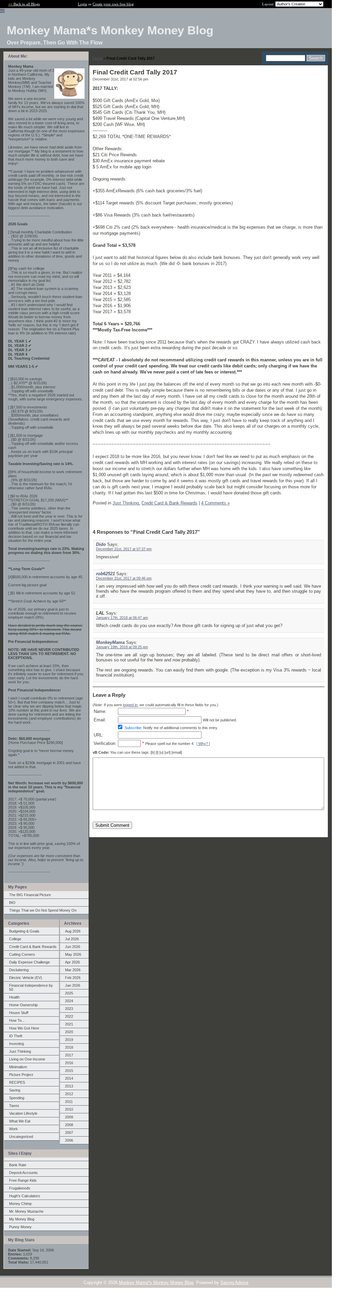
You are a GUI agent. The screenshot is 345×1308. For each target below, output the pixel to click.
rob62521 (105, 573)
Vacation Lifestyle (23, 1113)
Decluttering (19, 970)
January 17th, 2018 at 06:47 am (122, 618)
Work (13, 1129)
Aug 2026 (73, 931)
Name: (100, 711)
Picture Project (21, 1075)
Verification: (105, 743)
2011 (69, 1102)
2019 (69, 1040)
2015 (69, 1071)
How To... (17, 1020)
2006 (69, 1140)
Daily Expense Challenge (29, 962)
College (15, 939)
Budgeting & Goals (24, 931)
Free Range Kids (23, 1180)
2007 (69, 1133)
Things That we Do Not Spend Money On (42, 910)
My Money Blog (21, 1219)
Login (82, 4)
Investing (16, 1044)
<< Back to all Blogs (24, 4)
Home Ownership (23, 1005)
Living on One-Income (27, 1059)
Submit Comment (112, 825)
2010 (69, 1109)
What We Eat (19, 1121)
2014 (69, 1078)
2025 (69, 993)
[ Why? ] (203, 744)
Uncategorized (21, 1137)
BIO (12, 903)
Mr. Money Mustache (26, 1211)
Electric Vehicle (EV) (25, 978)
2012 (69, 1094)
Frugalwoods (19, 1188)
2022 (69, 1016)
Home (97, 58)
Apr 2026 (72, 962)
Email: (100, 719)
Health (14, 997)
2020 (69, 1032)
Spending (16, 1098)
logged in (130, 705)
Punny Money (20, 1227)
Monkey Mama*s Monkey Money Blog (156, 1282)
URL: (98, 735)
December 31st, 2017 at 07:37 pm (124, 549)
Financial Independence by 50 (31, 987)
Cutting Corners (22, 954)
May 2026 (73, 954)
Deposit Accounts (23, 1173)
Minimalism (18, 1067)
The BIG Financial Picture (30, 895)
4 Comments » (215, 502)
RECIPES (17, 1082)
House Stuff (18, 1013)
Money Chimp (20, 1204)
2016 (69, 1063)
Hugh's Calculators (24, 1196)
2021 (69, 1024)
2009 (69, 1117)
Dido (101, 544)
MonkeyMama (110, 642)
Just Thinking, (126, 502)
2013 (69, 1086)
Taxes (14, 1106)
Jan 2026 (72, 985)
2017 (69, 1055)
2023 (69, 1009)
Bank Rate (17, 1165)
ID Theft (15, 1036)
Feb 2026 (73, 978)
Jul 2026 (72, 939)
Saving (14, 1090)
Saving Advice (234, 1282)
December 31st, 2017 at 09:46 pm (124, 578)
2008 (69, 1125)
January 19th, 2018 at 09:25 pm (122, 647)
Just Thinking (20, 1051)
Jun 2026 (72, 947)
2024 (69, 1001)
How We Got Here (24, 1028)
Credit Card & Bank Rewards (33, 947)
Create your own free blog (113, 4)
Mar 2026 (73, 970)
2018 (69, 1047)
